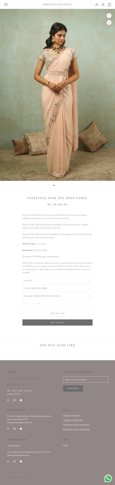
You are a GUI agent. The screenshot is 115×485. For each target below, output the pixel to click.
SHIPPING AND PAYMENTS (76, 425)
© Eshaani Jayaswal (17, 477)
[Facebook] (8, 400)
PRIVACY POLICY (71, 416)
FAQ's (65, 445)
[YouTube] (21, 400)
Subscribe (73, 388)
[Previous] (48, 185)
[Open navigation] (6, 4)
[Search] (103, 4)
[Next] (66, 185)
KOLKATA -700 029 (15, 384)
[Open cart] (109, 4)
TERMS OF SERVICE (73, 420)
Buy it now (57, 323)
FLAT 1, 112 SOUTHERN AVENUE (22, 378)
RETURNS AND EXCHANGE (76, 429)
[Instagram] (14, 400)
